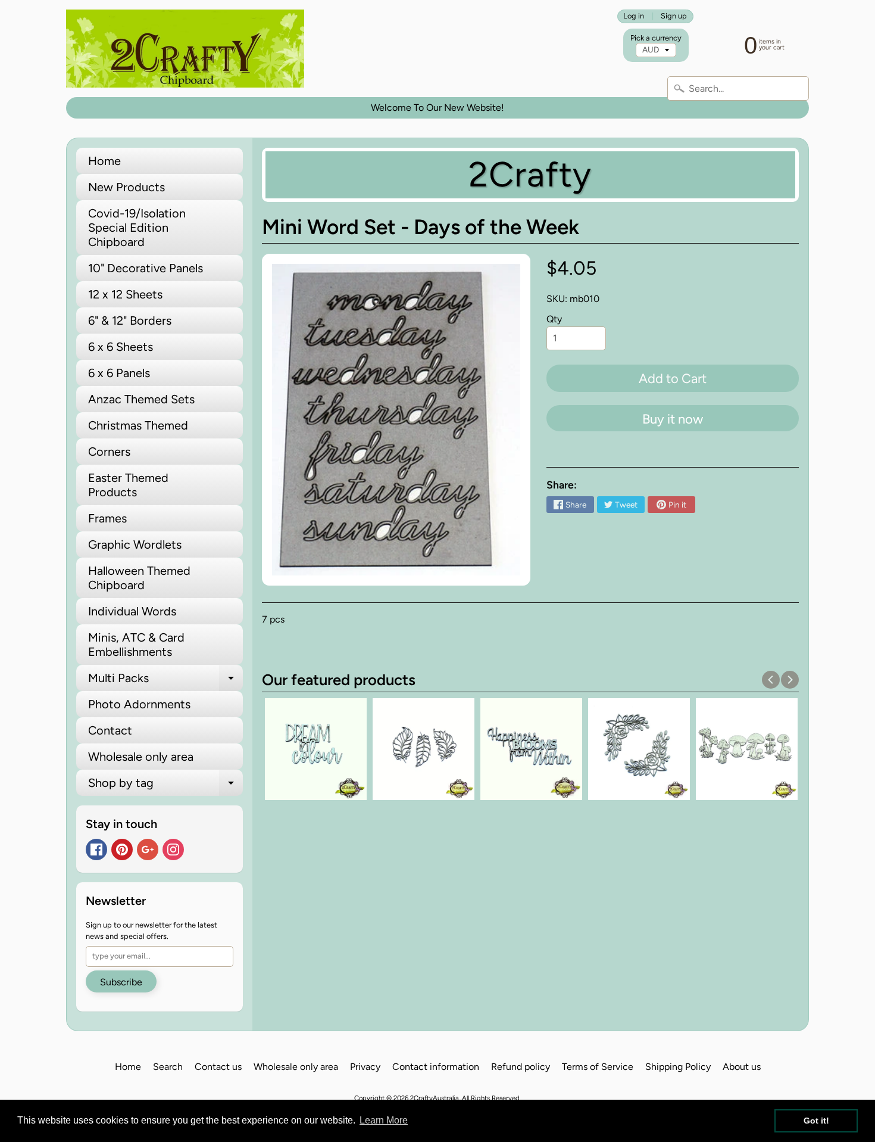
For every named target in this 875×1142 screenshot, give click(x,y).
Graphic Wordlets (135, 544)
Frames (107, 518)
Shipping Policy (678, 1066)
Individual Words (132, 611)
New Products (126, 187)
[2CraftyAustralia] (185, 49)
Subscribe (121, 982)
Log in (633, 16)
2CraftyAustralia (434, 1098)
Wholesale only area (140, 756)
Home (104, 161)
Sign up (674, 16)
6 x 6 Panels (119, 373)
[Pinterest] (122, 849)
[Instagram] (173, 849)
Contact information (435, 1066)
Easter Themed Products (128, 485)
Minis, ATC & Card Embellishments (136, 644)
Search (168, 1066)
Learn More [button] (384, 1120)
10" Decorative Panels (145, 268)
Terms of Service (597, 1066)
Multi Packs (165, 681)
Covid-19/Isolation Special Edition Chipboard (137, 227)
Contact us (218, 1066)
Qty (554, 319)
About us (742, 1066)
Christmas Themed (138, 425)
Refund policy (520, 1066)
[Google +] (147, 849)
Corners (109, 451)
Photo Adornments (139, 704)
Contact (110, 730)
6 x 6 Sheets (120, 347)
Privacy (365, 1066)
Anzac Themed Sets (141, 399)
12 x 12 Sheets (125, 294)
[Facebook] (96, 849)
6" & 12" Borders (129, 320)
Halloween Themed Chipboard (139, 578)
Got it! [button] (816, 1120)
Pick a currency (656, 37)
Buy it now (672, 419)
